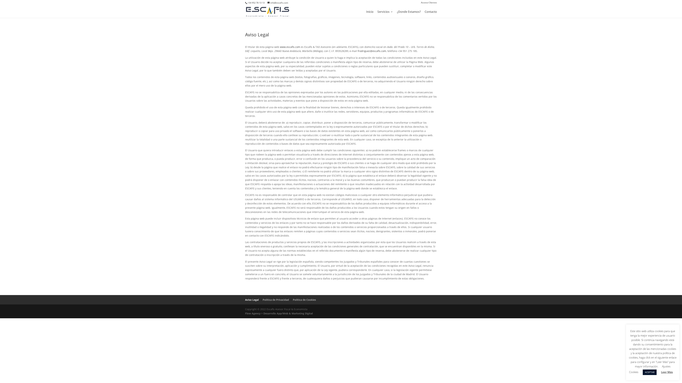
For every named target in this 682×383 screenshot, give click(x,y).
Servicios (383, 12)
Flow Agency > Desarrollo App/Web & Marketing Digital (279, 313)
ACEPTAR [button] (649, 372)
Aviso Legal (252, 299)
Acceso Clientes (429, 3)
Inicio (370, 12)
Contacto (431, 12)
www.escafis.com (290, 47)
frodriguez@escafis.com (372, 51)
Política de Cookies (304, 299)
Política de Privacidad (276, 299)
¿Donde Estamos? (409, 12)
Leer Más (667, 372)
